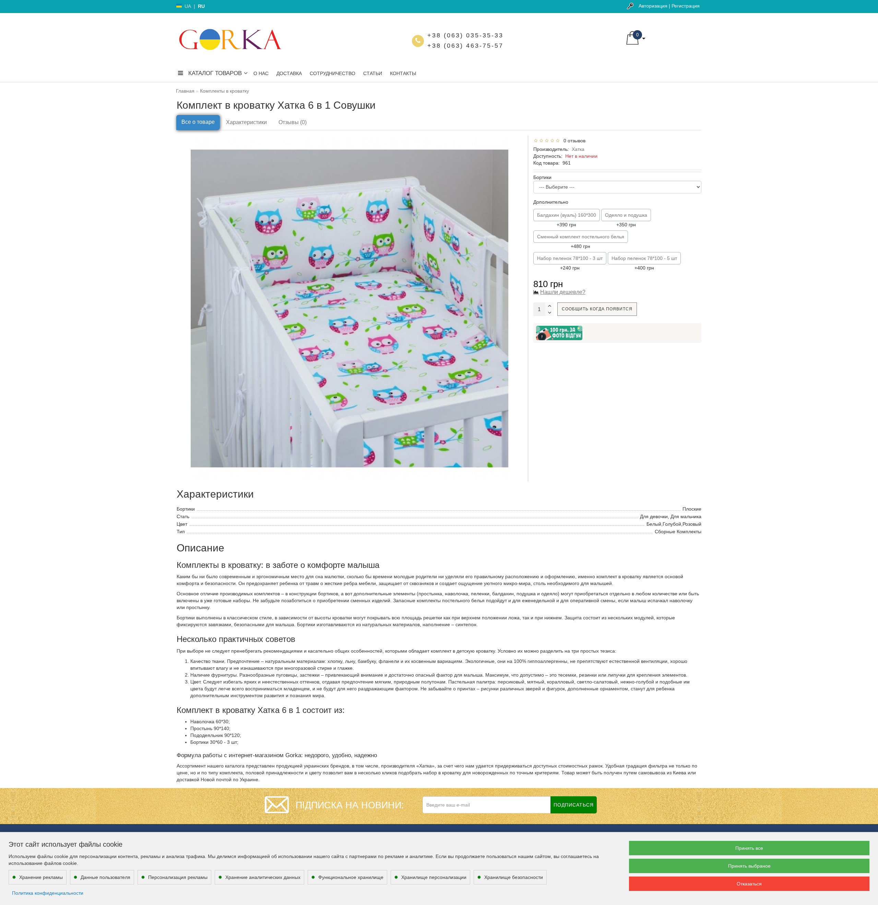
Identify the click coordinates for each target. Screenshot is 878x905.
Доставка (289, 73)
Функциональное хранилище (350, 877)
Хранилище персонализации (433, 877)
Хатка (578, 149)
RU (201, 6)
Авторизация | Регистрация (669, 6)
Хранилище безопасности (513, 877)
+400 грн (644, 263)
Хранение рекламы (41, 877)
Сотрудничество (332, 73)
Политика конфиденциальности (47, 893)
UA (188, 6)
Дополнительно (550, 202)
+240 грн (570, 263)
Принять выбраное (749, 866)
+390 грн (566, 219)
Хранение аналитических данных (262, 877)
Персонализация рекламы (177, 877)
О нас (261, 73)
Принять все (749, 848)
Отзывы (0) (292, 122)
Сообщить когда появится (597, 309)
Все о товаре (198, 122)
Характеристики (246, 122)
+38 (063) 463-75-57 (465, 45)
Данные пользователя (105, 877)
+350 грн (626, 219)
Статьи (372, 73)
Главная (185, 91)
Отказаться (749, 883)
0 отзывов (573, 140)
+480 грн (580, 241)
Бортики (542, 177)
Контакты (403, 73)
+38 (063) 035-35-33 (465, 35)
